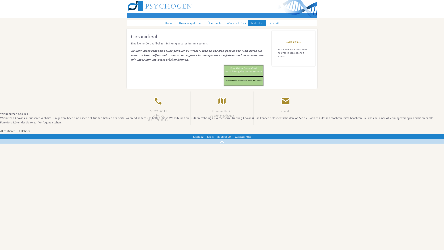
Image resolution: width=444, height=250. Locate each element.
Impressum (238, 136)
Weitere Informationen (213, 136)
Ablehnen (25, 131)
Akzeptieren (7, 131)
